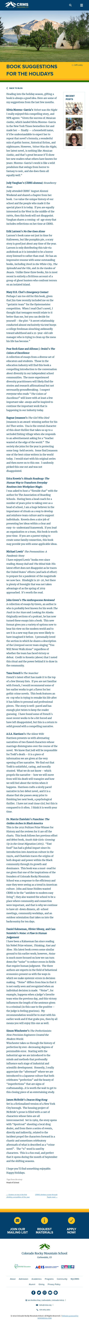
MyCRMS (75, 1279)
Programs (49, 1279)
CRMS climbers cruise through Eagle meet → (46, 1196)
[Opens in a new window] (44, 1220)
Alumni (32, 1284)
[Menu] (81, 5)
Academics (36, 1279)
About (12, 1279)
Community (62, 1279)
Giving (41, 1284)
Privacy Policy (54, 1284)
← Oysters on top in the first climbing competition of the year (18, 1196)
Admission (23, 1279)
